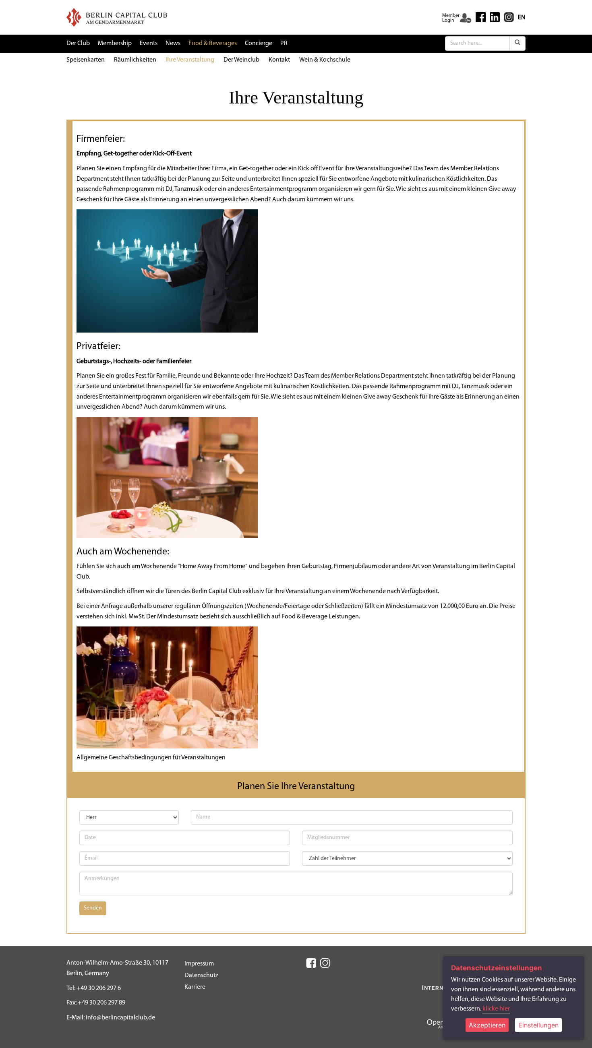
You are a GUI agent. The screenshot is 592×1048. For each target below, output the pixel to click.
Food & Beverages (212, 43)
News (173, 43)
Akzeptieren (487, 1025)
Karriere (194, 987)
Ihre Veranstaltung (190, 60)
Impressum (199, 964)
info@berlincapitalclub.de (120, 1018)
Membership (115, 43)
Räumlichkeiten (135, 60)
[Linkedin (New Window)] (495, 17)
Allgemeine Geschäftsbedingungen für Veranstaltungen (151, 757)
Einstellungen (538, 1025)
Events (148, 43)
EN (522, 17)
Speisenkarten (85, 60)
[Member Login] (466, 18)
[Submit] (517, 43)
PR (284, 43)
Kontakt (279, 60)
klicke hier (496, 1009)
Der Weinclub (241, 60)
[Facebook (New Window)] (481, 17)
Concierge (258, 43)
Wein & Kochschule (324, 60)
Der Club (78, 43)
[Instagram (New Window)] (509, 17)
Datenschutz (201, 975)
